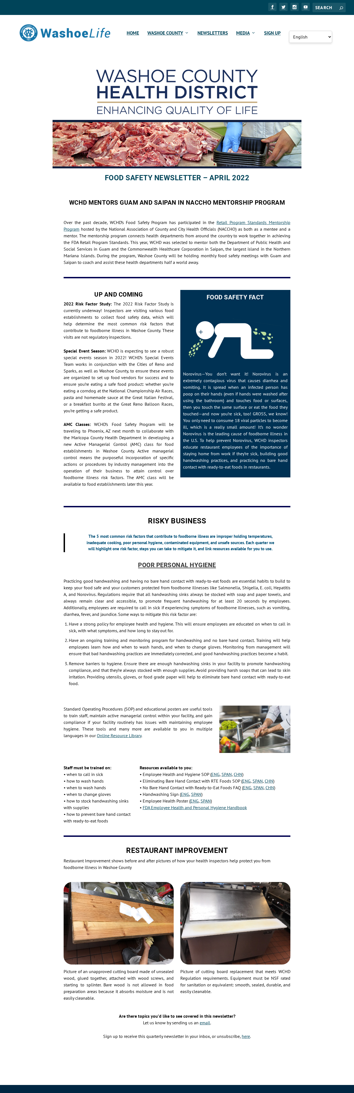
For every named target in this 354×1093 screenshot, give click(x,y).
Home (133, 33)
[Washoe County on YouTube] (305, 7)
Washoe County (165, 33)
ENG (215, 774)
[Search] (341, 8)
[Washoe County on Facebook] (272, 7)
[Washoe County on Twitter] (283, 7)
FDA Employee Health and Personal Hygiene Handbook (195, 807)
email (205, 1022)
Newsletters (212, 33)
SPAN (227, 774)
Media (243, 33)
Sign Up (272, 33)
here (246, 1036)
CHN (238, 774)
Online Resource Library (119, 735)
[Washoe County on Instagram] (294, 7)
